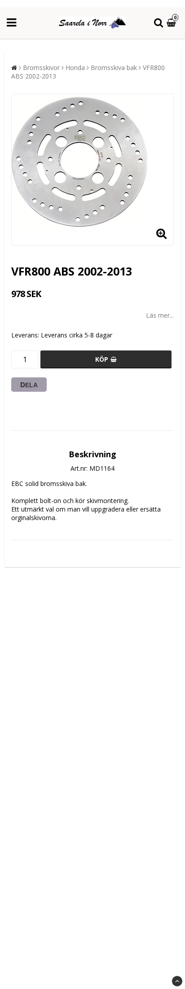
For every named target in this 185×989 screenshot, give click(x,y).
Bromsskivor (41, 67)
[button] (172, 23)
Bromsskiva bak (114, 67)
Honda (75, 67)
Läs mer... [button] (160, 315)
